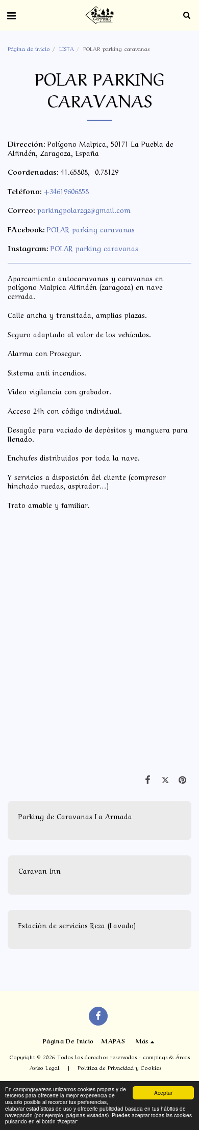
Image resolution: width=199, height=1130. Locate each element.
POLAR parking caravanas (91, 229)
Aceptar (163, 1092)
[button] (11, 14)
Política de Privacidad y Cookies (119, 1067)
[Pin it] (182, 778)
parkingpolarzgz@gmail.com (84, 209)
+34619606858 (66, 190)
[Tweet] (165, 778)
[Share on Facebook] (147, 778)
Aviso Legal (45, 1067)
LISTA (66, 48)
